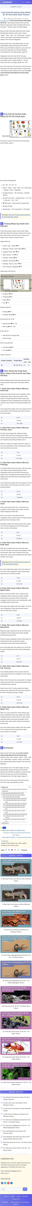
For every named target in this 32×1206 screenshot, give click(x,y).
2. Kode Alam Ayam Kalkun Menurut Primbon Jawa (15, 801)
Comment (26, 18)
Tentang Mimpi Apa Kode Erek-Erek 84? (13, 793)
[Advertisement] (16, 94)
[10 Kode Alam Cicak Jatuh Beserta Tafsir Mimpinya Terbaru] (16, 875)
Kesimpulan (5, 823)
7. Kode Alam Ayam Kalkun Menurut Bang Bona (16, 814)
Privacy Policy (16, 1199)
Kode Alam (22, 830)
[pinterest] (11, 850)
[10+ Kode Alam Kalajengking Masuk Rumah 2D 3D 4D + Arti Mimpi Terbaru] (16, 952)
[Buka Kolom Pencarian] (23, 2)
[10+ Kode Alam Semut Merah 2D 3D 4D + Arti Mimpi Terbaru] (16, 1053)
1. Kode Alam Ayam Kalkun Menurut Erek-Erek (15, 798)
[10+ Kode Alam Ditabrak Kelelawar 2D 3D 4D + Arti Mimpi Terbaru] (16, 1079)
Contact (18, 1196)
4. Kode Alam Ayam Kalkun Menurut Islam (15, 805)
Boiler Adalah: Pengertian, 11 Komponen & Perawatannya (17, 837)
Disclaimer (25, 1196)
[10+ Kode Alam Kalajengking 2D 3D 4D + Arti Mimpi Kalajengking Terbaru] (16, 977)
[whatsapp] (17, 850)
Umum (19, 6)
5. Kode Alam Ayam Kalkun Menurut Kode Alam (15, 808)
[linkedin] (11, 1184)
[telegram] (14, 850)
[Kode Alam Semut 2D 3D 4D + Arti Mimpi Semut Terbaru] (16, 1003)
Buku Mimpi (6, 830)
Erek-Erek (14, 830)
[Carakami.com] (6, 2)
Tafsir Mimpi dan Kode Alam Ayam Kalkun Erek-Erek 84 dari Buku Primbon (13, 795)
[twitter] (9, 850)
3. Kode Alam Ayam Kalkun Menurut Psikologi (15, 803)
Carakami (13, 6)
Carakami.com (4, 20)
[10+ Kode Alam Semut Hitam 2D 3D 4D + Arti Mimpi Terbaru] (16, 1028)
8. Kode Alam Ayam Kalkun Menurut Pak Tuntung (14, 816)
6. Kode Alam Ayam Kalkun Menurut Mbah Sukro (15, 811)
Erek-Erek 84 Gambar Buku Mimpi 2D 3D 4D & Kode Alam (14, 790)
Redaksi (13, 1196)
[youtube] (8, 1184)
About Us (6, 1196)
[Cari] (25, 1189)
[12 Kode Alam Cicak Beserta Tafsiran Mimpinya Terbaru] (16, 901)
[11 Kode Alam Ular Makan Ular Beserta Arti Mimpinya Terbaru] (16, 926)
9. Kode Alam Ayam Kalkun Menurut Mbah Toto (15, 820)
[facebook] (6, 850)
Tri (5, 18)
